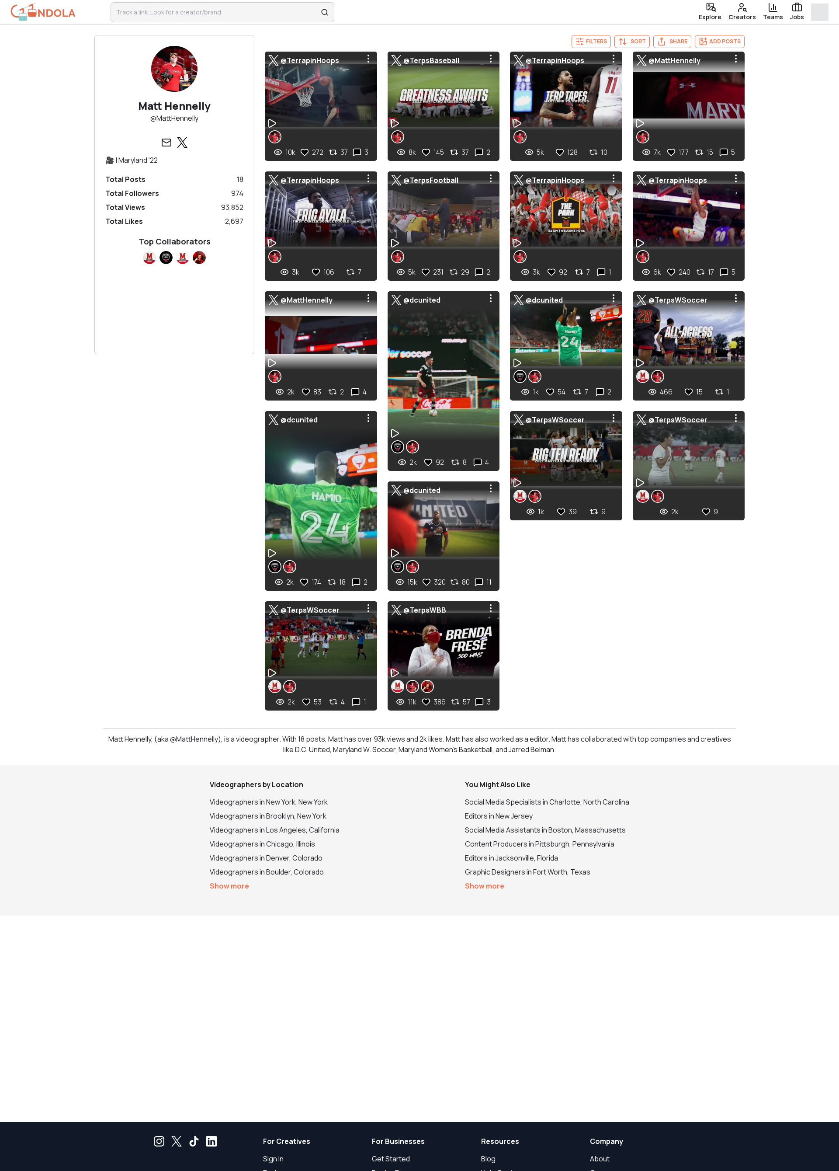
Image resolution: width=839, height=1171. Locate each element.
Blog (488, 1159)
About (600, 1159)
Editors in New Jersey (499, 816)
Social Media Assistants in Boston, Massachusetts (545, 830)
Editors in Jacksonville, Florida (511, 858)
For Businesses (398, 1141)
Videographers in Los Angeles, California (275, 830)
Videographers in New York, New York (269, 802)
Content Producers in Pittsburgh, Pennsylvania (539, 844)
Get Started (391, 1159)
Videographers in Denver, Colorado (266, 858)
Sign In (273, 1159)
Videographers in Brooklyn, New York (268, 816)
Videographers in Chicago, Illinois (262, 844)
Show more (229, 886)
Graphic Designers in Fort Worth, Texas (527, 872)
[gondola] (43, 12)
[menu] (368, 59)
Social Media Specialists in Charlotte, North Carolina (547, 802)
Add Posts (725, 41)
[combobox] (216, 12)
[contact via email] (166, 142)
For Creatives (286, 1141)
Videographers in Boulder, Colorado (267, 872)
